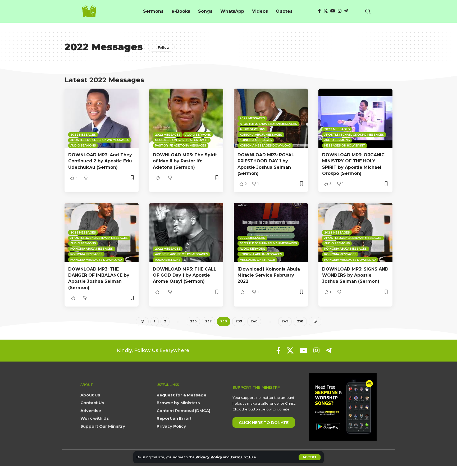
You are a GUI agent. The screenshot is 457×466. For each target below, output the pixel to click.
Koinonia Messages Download (265, 145)
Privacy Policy (208, 457)
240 (254, 321)
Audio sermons (83, 145)
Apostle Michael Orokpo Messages (354, 134)
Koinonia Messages (256, 140)
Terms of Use (243, 457)
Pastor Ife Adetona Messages (180, 145)
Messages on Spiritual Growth (182, 140)
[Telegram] (346, 11)
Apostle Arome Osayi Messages (181, 254)
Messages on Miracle (257, 260)
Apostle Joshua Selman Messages (268, 124)
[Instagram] (339, 11)
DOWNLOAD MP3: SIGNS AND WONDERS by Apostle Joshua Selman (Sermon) (355, 275)
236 (193, 321)
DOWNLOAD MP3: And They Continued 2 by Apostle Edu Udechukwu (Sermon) (100, 161)
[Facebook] (319, 11)
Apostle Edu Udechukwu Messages (100, 140)
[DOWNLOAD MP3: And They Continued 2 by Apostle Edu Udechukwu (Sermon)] (102, 118)
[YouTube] (332, 11)
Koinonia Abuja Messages (261, 134)
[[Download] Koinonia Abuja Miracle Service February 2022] (271, 232)
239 (239, 321)
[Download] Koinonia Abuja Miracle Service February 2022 (268, 275)
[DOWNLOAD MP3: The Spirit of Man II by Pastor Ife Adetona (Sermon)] (186, 118)
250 (300, 321)
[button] (310, 457)
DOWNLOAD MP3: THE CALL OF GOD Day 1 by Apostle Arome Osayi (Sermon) (184, 275)
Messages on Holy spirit (344, 145)
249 (285, 321)
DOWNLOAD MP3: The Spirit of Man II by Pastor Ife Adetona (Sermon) (185, 161)
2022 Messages (83, 134)
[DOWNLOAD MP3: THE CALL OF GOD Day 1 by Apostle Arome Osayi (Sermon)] (186, 232)
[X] (325, 11)
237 (208, 321)
